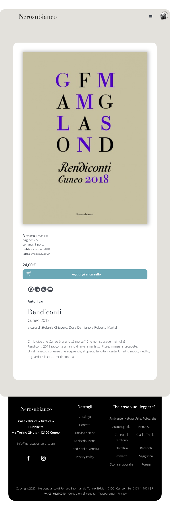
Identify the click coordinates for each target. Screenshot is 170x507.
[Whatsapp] (43, 289)
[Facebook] (31, 289)
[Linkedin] (37, 289)
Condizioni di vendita (82, 493)
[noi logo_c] (164, 15)
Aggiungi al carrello (86, 274)
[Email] (50, 289)
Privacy (122, 493)
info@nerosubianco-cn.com (36, 443)
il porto (39, 244)
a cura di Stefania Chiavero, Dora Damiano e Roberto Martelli (73, 327)
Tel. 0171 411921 (138, 488)
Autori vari (36, 301)
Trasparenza (107, 493)
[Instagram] (43, 458)
